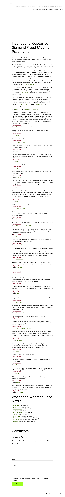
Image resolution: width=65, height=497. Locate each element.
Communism (30, 126)
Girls (17, 392)
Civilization (19, 340)
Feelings (18, 312)
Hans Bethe (16, 410)
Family (22, 312)
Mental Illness (19, 259)
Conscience (19, 364)
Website (14, 472)
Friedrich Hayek (17, 418)
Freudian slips (24, 92)
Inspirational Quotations (8, 3)
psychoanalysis (30, 84)
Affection (18, 177)
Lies (17, 151)
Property (23, 126)
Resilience (18, 135)
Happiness (28, 328)
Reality (17, 236)
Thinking (18, 142)
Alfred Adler (16, 405)
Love (17, 274)
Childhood (18, 208)
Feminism (18, 373)
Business (23, 328)
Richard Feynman (17, 409)
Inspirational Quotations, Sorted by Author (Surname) (50, 6)
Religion (24, 208)
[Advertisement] (32, 25)
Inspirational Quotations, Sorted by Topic (42, 9)
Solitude (18, 187)
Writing (18, 225)
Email (14, 465)
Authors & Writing (29, 225)
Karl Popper (16, 419)
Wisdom (18, 328)
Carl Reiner (16, 414)
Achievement (24, 219)
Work (17, 351)
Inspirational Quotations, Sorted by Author (26, 6)
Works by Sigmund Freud (31, 109)
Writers (22, 225)
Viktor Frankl (16, 407)
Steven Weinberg (17, 412)
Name (14, 459)
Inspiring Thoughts (58, 9)
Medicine (23, 245)
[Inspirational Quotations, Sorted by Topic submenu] (52, 9)
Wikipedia (17, 109)
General (23, 142)
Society (18, 293)
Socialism (18, 126)
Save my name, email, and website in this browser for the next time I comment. (31, 479)
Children (18, 382)
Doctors (18, 245)
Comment (15, 443)
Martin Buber (16, 421)
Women (18, 161)
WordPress (60, 493)
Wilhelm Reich (16, 416)
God (17, 201)
